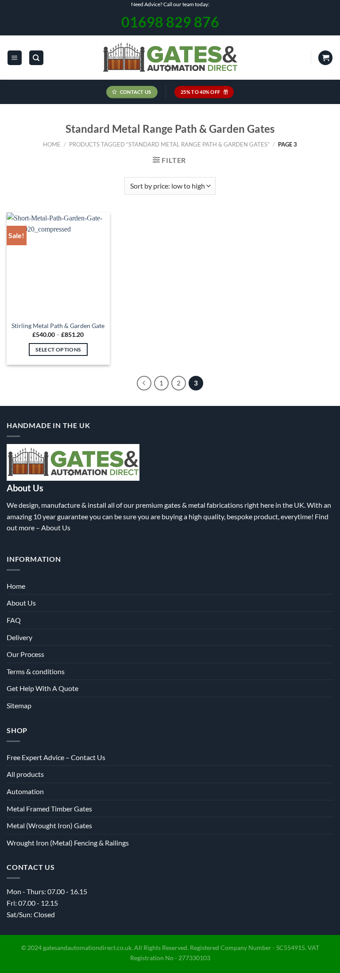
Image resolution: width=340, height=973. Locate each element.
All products (25, 774)
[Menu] (15, 57)
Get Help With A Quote (42, 688)
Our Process (25, 654)
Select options (58, 349)
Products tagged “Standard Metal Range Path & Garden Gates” (169, 144)
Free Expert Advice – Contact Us (56, 757)
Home (52, 144)
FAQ (14, 620)
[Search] (36, 57)
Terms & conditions (36, 671)
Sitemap (19, 705)
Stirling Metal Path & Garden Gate (58, 325)
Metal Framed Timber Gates (49, 808)
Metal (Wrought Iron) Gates (49, 825)
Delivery (19, 637)
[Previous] (144, 383)
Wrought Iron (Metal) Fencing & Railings (68, 842)
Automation (25, 791)
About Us (55, 527)
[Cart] (325, 57)
